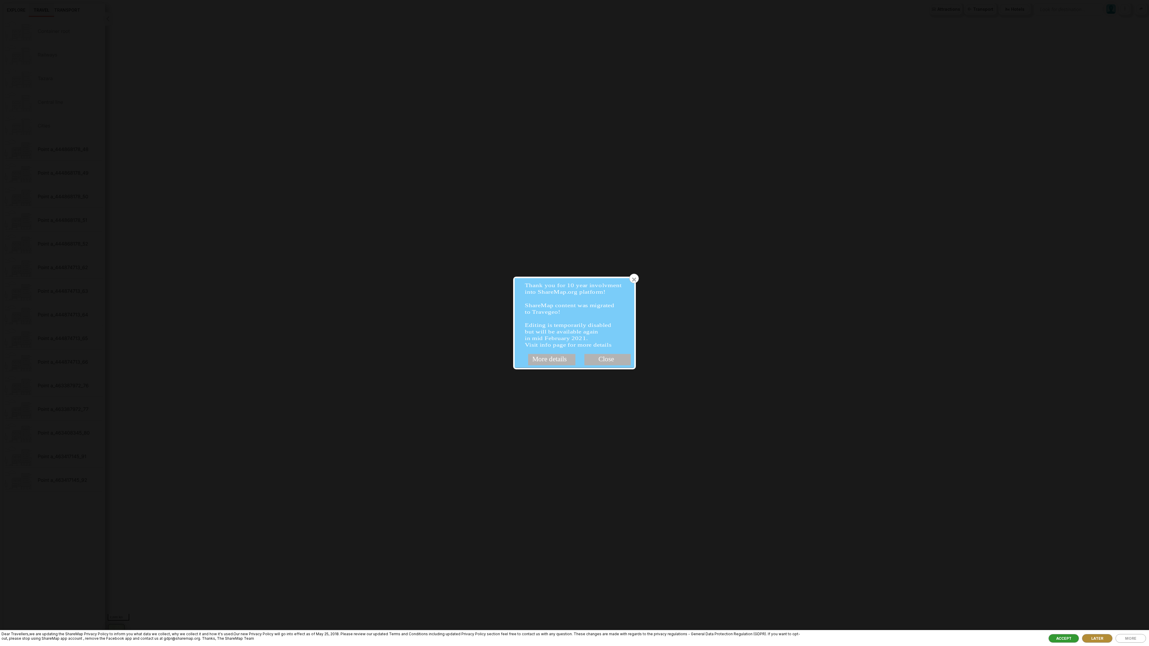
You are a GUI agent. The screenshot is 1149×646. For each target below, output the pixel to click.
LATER (1097, 638)
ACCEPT (1064, 638)
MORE (1130, 638)
